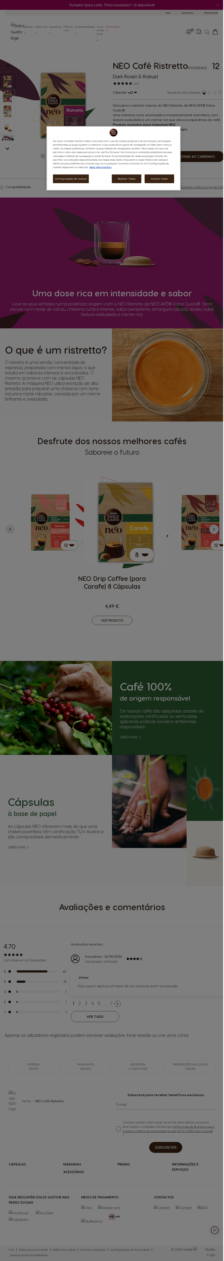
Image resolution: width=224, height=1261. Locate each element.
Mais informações (100, 167)
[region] (113, 158)
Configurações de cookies (71, 178)
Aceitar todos (159, 178)
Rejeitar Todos (126, 178)
